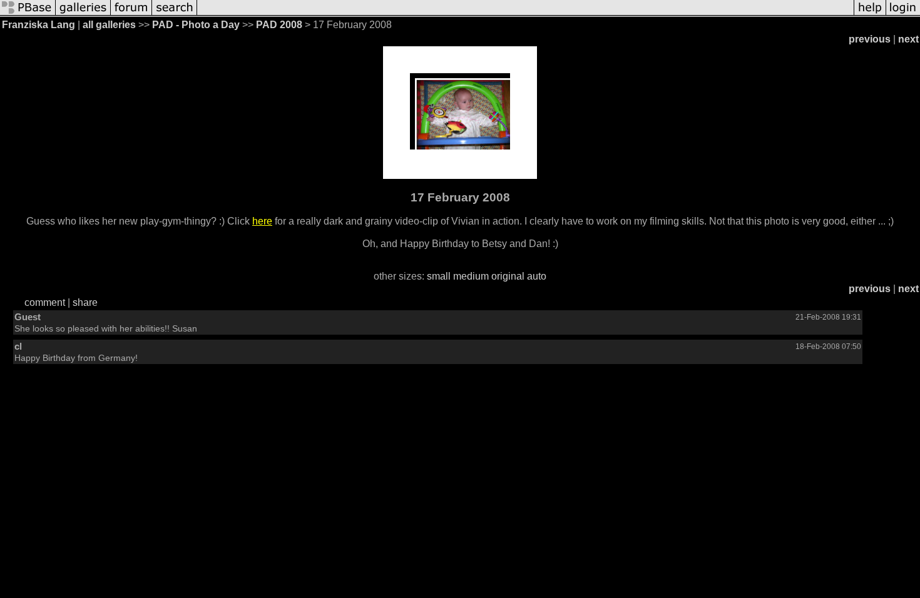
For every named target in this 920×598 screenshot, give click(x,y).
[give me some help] (870, 14)
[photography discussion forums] (131, 14)
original (507, 276)
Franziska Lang (38, 24)
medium (471, 276)
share (85, 302)
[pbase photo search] (174, 14)
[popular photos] (525, 14)
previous (870, 39)
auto (536, 276)
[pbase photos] (28, 14)
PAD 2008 (279, 24)
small (439, 276)
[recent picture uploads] (83, 14)
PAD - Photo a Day (196, 24)
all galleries (109, 24)
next (908, 39)
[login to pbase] (903, 14)
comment (44, 302)
